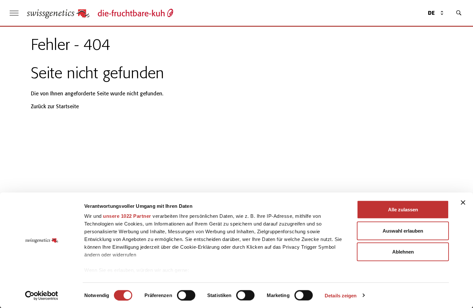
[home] (58, 13)
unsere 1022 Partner (127, 216)
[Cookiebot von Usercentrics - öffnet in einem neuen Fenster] (42, 295)
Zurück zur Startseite (55, 106)
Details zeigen (341, 295)
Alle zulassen (403, 209)
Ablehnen (403, 252)
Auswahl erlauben (403, 230)
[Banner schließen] (463, 202)
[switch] (186, 295)
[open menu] (14, 13)
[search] (458, 12)
